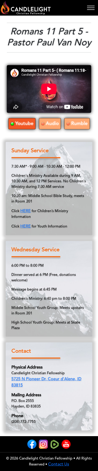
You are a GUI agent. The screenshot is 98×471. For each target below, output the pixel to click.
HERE (25, 211)
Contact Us (58, 464)
